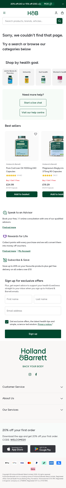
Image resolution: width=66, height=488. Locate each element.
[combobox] (29, 21)
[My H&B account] (56, 13)
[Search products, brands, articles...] (60, 21)
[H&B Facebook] (36, 374)
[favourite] (36, 134)
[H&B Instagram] (30, 374)
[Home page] (33, 13)
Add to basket (21, 194)
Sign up (33, 333)
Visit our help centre (33, 112)
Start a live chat (33, 102)
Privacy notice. (45, 324)
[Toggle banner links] (63, 4)
